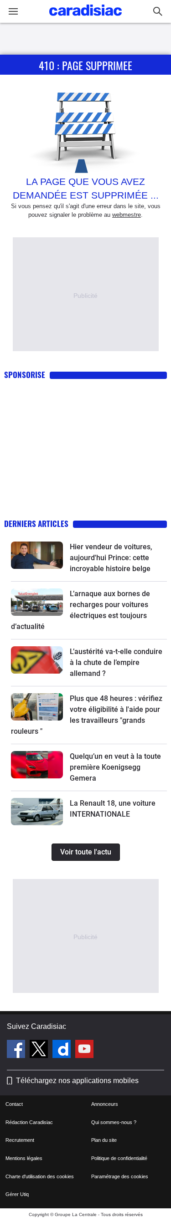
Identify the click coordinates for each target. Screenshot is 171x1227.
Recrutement (19, 1140)
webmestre (126, 214)
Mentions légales (23, 1158)
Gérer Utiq (17, 1194)
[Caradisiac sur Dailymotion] (62, 1050)
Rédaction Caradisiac (29, 1122)
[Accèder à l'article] (37, 555)
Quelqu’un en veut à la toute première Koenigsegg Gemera (115, 767)
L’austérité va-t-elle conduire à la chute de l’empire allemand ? (116, 662)
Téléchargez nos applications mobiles (77, 1080)
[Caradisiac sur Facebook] (17, 1050)
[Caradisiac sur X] (40, 1050)
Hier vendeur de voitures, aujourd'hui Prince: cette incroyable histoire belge (111, 557)
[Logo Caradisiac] (85, 18)
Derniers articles (36, 523)
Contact (14, 1104)
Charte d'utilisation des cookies (39, 1176)
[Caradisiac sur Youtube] (84, 1050)
